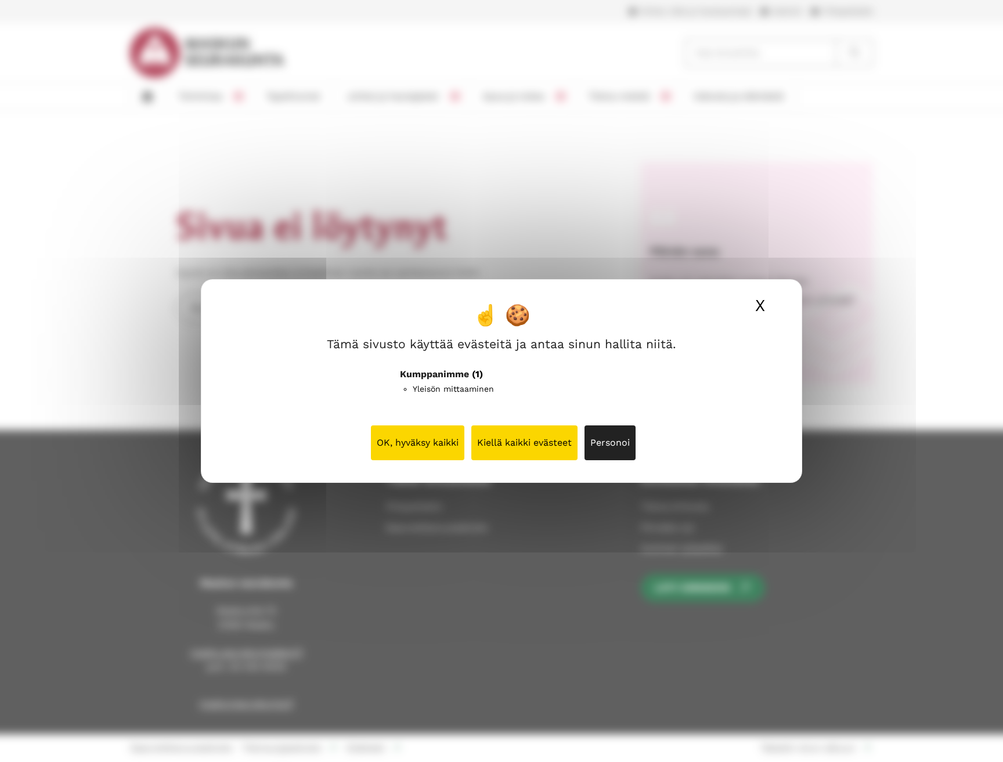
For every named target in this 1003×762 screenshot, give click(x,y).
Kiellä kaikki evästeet (524, 442)
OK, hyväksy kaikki (418, 442)
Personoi (610, 442)
